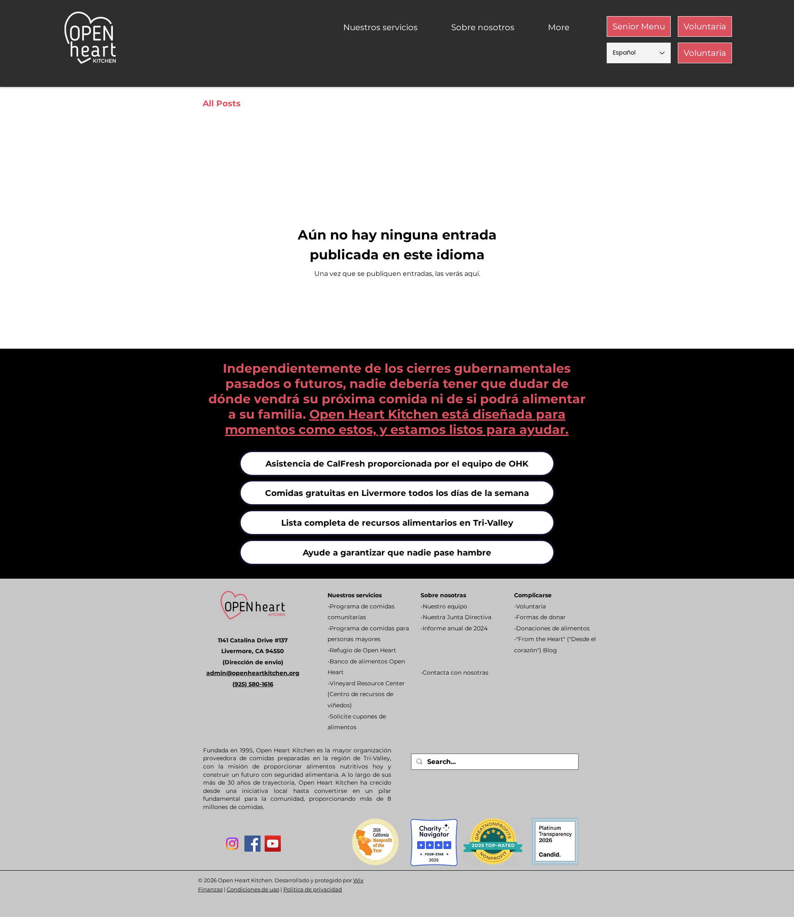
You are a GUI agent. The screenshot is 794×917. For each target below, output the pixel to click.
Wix (358, 880)
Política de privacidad (312, 889)
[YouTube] (273, 844)
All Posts (222, 103)
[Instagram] (232, 844)
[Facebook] (252, 844)
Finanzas (210, 889)
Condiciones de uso (253, 889)
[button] (391, 27)
